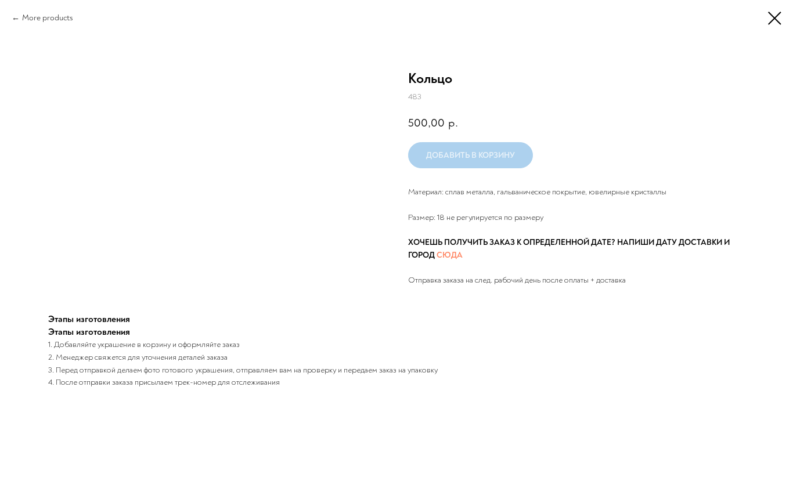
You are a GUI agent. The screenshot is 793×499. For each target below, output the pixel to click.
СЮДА (450, 255)
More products (47, 18)
